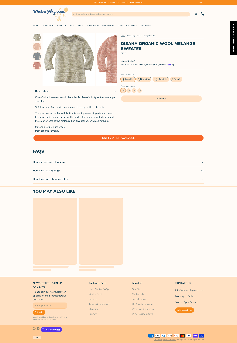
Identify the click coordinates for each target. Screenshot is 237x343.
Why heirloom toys (142, 314)
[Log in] (195, 14)
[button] (161, 98)
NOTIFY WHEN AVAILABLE (118, 138)
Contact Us (138, 294)
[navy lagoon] (139, 90)
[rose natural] (128, 90)
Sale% (120, 25)
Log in (201, 2)
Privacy (93, 314)
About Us (130, 25)
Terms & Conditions (99, 304)
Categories (46, 25)
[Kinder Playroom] (50, 14)
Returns (93, 299)
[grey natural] (123, 90)
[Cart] (201, 14)
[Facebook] (38, 329)
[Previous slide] (47, 59)
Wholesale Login (184, 310)
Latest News (139, 299)
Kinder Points (93, 25)
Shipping (94, 309)
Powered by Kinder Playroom (165, 340)
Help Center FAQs (99, 289)
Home (35, 25)
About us (137, 283)
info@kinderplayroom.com (189, 290)
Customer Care (97, 283)
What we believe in (143, 309)
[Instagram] (34, 329)
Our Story (137, 289)
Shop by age (75, 25)
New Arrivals (108, 25)
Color (128, 86)
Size (127, 74)
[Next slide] (113, 59)
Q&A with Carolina (142, 304)
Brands (60, 25)
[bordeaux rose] (134, 90)
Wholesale (145, 25)
